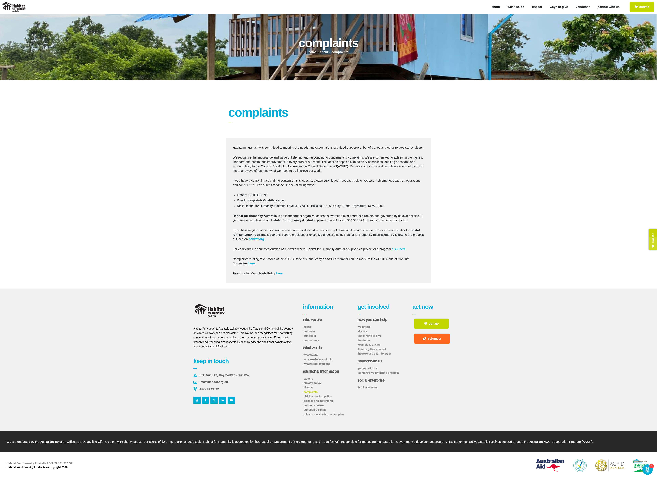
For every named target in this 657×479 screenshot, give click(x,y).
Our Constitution (314, 405)
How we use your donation (375, 353)
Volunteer (364, 326)
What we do (311, 355)
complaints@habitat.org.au (266, 200)
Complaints (311, 391)
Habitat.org (256, 239)
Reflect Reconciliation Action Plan (324, 414)
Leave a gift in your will (372, 349)
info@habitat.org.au (213, 382)
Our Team (309, 331)
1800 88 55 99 (209, 388)
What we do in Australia (318, 359)
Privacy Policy (312, 383)
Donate (362, 331)
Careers (308, 378)
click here (399, 249)
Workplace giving (369, 344)
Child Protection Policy (318, 396)
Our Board (310, 335)
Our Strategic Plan (315, 409)
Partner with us (367, 368)
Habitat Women (367, 387)
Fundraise (364, 340)
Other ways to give (369, 335)
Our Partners (311, 340)
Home (312, 52)
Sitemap (309, 387)
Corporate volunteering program (378, 372)
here (251, 263)
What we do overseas (317, 363)
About (324, 52)
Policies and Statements (318, 400)
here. (280, 273)
